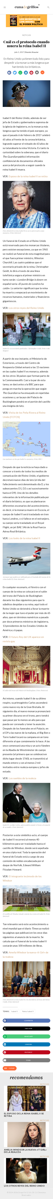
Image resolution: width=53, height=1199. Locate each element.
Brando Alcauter (31, 52)
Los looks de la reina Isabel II (24, 538)
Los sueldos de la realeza (22, 778)
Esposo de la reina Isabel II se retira (28, 176)
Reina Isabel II (28, 1011)
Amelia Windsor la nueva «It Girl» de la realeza (25, 1150)
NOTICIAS (26, 35)
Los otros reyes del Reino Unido (26, 307)
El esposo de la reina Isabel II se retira (24, 1114)
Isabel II (14, 1011)
